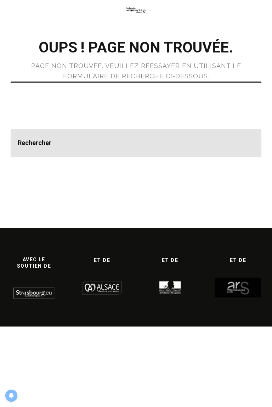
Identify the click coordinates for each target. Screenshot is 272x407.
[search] (247, 143)
